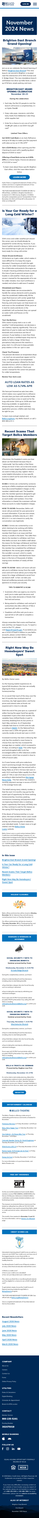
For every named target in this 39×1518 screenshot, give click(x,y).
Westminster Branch (19, 1024)
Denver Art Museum (28, 1218)
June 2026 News (9, 1330)
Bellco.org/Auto (8, 418)
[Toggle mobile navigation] (35, 4)
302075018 (8, 1426)
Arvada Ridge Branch (19, 970)
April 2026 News (9, 1339)
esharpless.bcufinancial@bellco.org (14, 1004)
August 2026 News (10, 1321)
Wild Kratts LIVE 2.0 (9, 1146)
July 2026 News (9, 1326)
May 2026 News (9, 1335)
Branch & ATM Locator (9, 1404)
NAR (20, 748)
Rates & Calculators (9, 1392)
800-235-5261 (9, 1418)
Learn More (19, 177)
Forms (4, 1377)
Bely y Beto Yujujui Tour (10, 1128)
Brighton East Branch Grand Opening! (19, 860)
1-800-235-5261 (11, 1491)
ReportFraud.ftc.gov (14, 630)
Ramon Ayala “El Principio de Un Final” (15, 1151)
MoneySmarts (7, 1291)
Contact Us (6, 1373)
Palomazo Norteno (8, 1124)
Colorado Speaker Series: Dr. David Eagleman (18, 1140)
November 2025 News (19, 1511)
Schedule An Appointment (11, 1400)
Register (19, 1092)
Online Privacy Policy (9, 1381)
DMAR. (14, 728)
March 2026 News (10, 1344)
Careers (4, 1370)
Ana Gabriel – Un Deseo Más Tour (13, 1134)
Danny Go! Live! (7, 1157)
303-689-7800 (23, 1491)
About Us (5, 1366)
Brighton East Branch (17, 71)
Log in (26, 4)
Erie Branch (19, 1508)
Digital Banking (7, 1396)
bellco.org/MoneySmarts (20, 1297)
